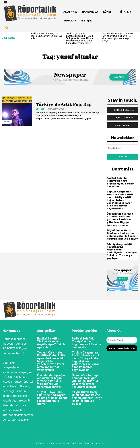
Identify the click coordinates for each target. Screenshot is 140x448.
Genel (7, 121)
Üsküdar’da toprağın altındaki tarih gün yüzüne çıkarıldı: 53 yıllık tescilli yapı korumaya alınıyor (117, 37)
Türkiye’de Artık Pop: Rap (64, 104)
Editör (40, 109)
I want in (122, 156)
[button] (7, 28)
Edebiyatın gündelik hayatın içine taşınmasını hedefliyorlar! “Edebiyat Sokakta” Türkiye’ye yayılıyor (122, 251)
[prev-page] (28, 35)
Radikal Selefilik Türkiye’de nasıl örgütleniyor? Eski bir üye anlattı (46, 36)
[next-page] (137, 35)
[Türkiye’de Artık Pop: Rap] (17, 111)
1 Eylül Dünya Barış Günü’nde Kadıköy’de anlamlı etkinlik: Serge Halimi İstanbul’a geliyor (122, 234)
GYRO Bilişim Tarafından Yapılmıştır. (87, 443)
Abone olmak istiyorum (122, 348)
